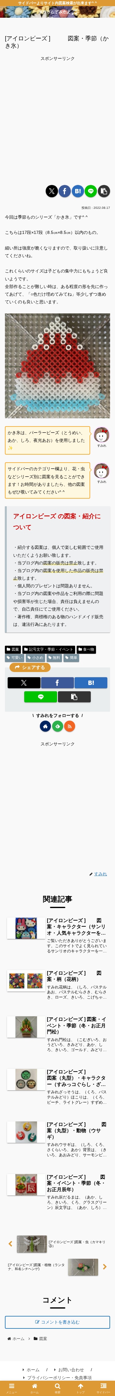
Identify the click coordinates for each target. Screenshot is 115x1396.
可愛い (16, 658)
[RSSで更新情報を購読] (69, 726)
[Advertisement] (57, 120)
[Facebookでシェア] (65, 191)
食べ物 (88, 649)
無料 (56, 658)
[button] (104, 191)
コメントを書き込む (60, 1322)
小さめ (37, 658)
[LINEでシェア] (91, 191)
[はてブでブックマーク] (78, 191)
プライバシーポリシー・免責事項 (59, 1377)
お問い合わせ (71, 1369)
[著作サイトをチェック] (45, 726)
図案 (15, 649)
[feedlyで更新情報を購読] (57, 726)
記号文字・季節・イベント (51, 649)
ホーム (33, 1369)
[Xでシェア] (52, 191)
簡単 (73, 658)
